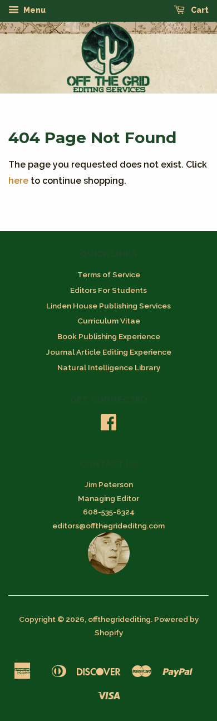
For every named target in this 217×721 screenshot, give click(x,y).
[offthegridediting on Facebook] (108, 425)
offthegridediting (119, 619)
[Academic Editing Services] (109, 571)
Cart (199, 10)
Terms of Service (108, 274)
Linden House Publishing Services (108, 305)
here (18, 180)
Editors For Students (108, 290)
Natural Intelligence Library (108, 367)
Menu (34, 10)
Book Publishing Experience (108, 336)
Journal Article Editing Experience (108, 351)
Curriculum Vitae (108, 320)
